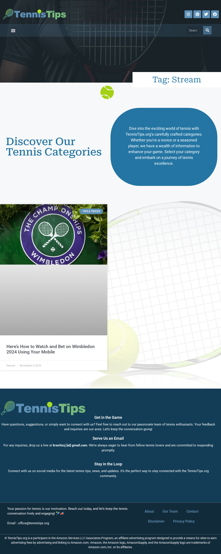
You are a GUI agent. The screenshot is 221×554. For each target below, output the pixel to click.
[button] (13, 30)
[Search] (207, 30)
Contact (192, 511)
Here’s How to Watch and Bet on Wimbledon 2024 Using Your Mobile (50, 349)
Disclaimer (156, 521)
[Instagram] (188, 14)
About (149, 511)
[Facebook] (215, 14)
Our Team (170, 511)
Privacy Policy (184, 521)
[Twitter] (206, 14)
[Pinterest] (197, 14)
